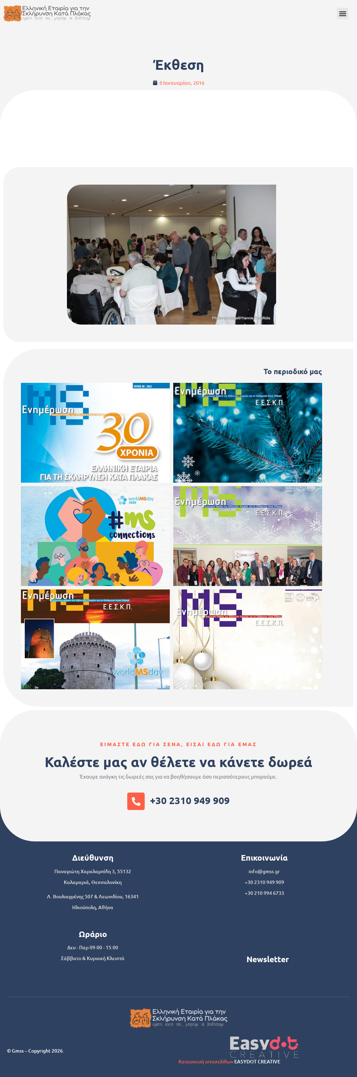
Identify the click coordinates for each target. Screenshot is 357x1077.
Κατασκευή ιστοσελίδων (205, 1061)
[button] (342, 13)
